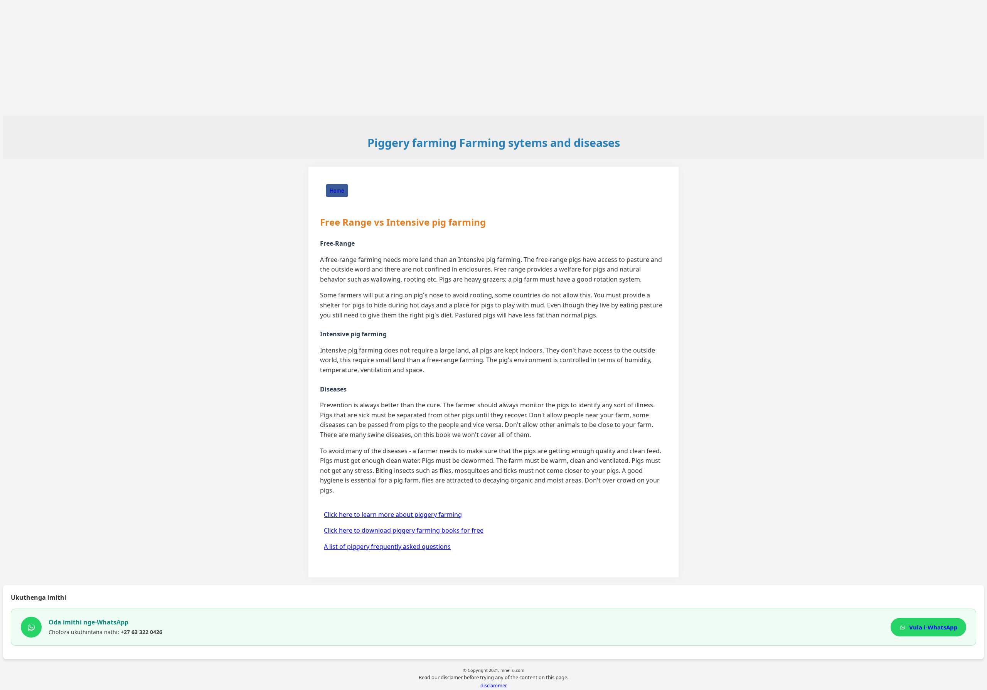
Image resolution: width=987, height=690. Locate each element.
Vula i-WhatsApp (933, 627)
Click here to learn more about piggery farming (393, 514)
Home (337, 190)
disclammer (493, 685)
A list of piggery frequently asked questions (387, 546)
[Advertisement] (493, 58)
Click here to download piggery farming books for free (403, 530)
